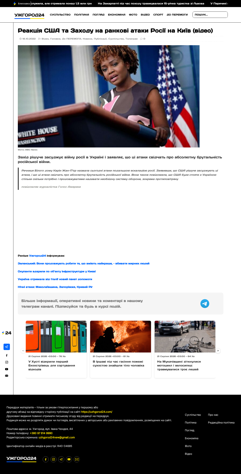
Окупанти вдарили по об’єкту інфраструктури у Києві (57, 271)
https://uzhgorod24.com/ (96, 411)
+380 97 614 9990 (41, 433)
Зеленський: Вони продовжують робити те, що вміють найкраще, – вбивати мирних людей (83, 263)
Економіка (116, 14)
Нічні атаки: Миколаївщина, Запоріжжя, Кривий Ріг (55, 287)
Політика (81, 14)
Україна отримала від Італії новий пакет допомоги (55, 279)
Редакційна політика (221, 422)
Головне (55, 38)
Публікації (100, 38)
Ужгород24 (37, 255)
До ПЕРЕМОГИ (177, 14)
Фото (133, 14)
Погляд (98, 14)
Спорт (158, 14)
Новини (87, 38)
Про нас (213, 414)
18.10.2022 (29, 38)
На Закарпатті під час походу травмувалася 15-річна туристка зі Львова (133, 3)
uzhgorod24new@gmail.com (57, 437)
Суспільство (60, 14)
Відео (145, 14)
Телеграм (131, 38)
